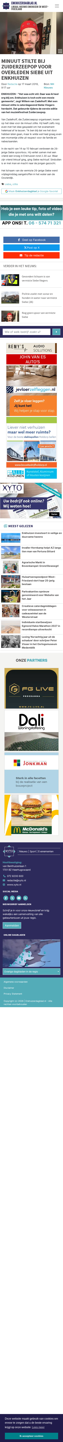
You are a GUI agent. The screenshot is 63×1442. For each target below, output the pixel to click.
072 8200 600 (15, 876)
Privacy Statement (13, 994)
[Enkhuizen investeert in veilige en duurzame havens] (10, 537)
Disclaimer (9, 988)
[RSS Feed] (26, 898)
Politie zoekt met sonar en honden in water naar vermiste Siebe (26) (39, 298)
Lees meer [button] (38, 1427)
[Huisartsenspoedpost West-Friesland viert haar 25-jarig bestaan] (10, 581)
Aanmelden (12, 925)
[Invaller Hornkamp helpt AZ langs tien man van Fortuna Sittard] (10, 552)
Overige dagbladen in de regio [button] (21, 971)
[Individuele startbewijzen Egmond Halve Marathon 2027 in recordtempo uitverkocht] (10, 627)
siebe (8, 184)
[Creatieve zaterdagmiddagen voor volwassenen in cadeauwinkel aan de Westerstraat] (10, 610)
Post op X (33, 247)
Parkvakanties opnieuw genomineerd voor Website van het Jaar (40, 595)
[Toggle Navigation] (56, 5)
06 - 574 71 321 (45, 223)
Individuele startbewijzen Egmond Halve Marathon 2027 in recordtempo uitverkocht (41, 626)
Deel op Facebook (34, 240)
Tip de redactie (34, 255)
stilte (15, 184)
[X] (12, 898)
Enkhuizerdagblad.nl (24, 3)
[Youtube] (19, 898)
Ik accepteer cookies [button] (31, 1436)
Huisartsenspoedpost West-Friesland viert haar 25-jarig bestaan (39, 580)
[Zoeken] (56, 332)
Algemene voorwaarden (16, 982)
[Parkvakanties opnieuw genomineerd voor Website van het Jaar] (10, 596)
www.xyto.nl (14, 884)
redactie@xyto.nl (16, 880)
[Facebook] (6, 898)
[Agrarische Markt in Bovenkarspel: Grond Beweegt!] (10, 567)
